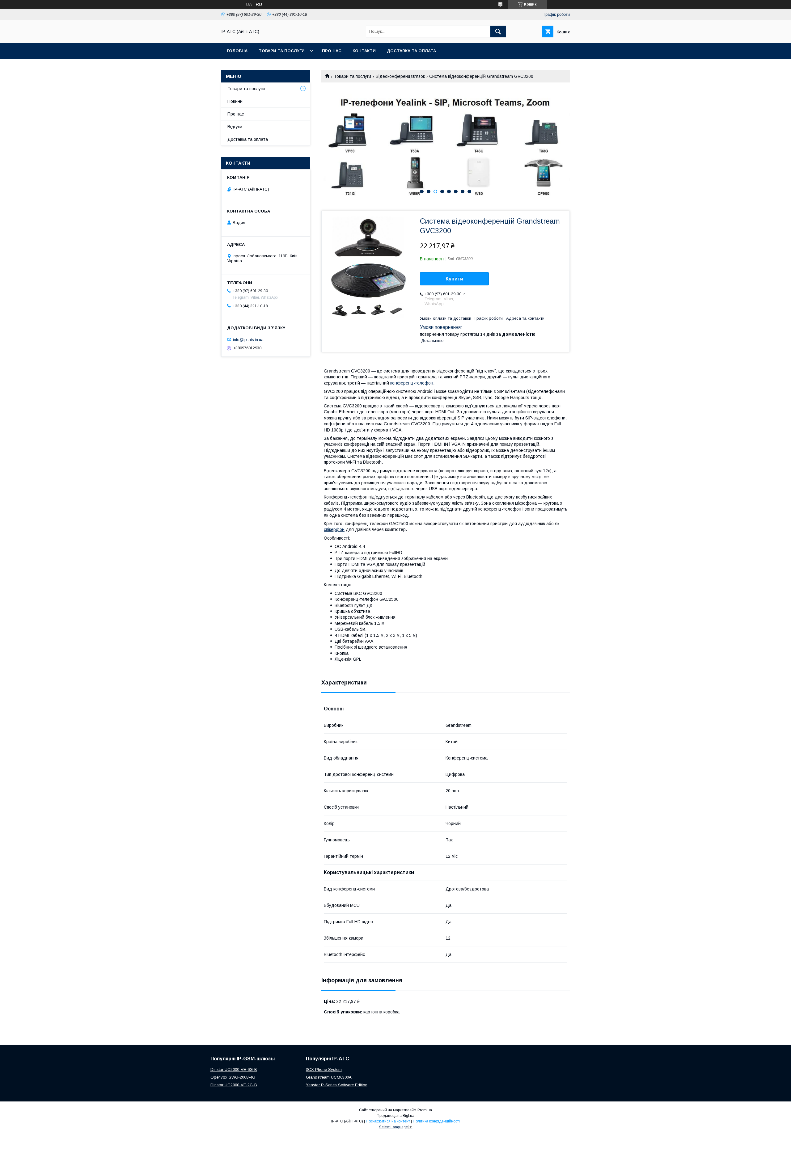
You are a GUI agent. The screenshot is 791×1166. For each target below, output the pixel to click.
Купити (454, 278)
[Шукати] (498, 31)
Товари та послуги (282, 50)
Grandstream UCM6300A (329, 1077)
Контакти (364, 50)
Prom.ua (424, 1110)
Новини (235, 101)
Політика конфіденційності (436, 1121)
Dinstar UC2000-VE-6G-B (233, 1069)
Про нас (331, 50)
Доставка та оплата (411, 50)
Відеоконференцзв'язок (400, 76)
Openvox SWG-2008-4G (232, 1077)
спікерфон (334, 529)
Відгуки (234, 126)
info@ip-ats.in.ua (248, 339)
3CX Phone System (324, 1069)
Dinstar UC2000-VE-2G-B (233, 1085)
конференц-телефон (411, 383)
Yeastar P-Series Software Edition (336, 1085)
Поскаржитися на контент (388, 1121)
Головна (237, 50)
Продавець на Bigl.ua (395, 1115)
